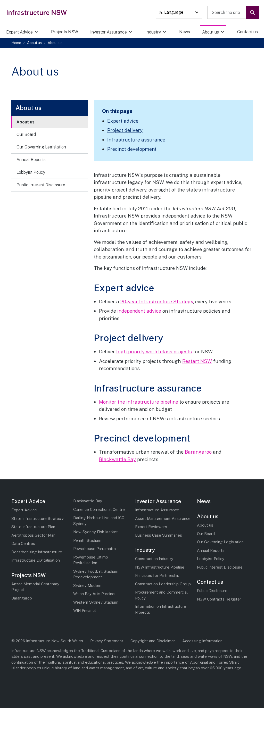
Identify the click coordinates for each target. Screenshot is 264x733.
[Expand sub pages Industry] (170, 32)
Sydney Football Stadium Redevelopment (95, 574)
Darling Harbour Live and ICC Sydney (98, 520)
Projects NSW (64, 31)
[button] (252, 12)
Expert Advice (19, 32)
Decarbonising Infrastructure (36, 552)
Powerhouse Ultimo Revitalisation (90, 560)
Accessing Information (202, 641)
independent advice (139, 311)
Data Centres (23, 543)
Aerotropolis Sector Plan (33, 535)
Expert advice (122, 121)
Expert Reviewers (151, 526)
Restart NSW (197, 361)
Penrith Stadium (87, 540)
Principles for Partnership (157, 575)
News (184, 31)
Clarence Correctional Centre (99, 509)
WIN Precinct (84, 610)
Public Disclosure (212, 590)
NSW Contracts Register (219, 599)
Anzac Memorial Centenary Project (35, 587)
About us (210, 32)
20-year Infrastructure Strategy (156, 301)
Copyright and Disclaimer (152, 641)
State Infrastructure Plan (33, 526)
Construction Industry (154, 558)
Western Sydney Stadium (95, 602)
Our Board (26, 134)
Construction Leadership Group (163, 584)
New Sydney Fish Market (95, 532)
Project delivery (125, 130)
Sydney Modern (87, 585)
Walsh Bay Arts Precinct (94, 594)
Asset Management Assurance (163, 518)
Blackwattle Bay (117, 459)
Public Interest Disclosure (40, 184)
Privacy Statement (106, 641)
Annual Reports (31, 159)
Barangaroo (198, 452)
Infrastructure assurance (136, 140)
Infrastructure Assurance (157, 510)
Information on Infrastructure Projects (160, 609)
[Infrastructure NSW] (37, 12)
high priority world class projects (154, 351)
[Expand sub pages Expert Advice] (42, 32)
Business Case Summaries (158, 535)
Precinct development (131, 149)
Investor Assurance (108, 32)
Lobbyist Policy (30, 172)
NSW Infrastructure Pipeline (159, 567)
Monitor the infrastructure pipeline (138, 402)
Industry (153, 32)
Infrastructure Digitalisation (35, 560)
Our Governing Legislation (41, 147)
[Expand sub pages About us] (228, 32)
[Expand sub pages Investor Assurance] (136, 32)
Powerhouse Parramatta (94, 548)
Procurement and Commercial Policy (161, 595)
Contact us (247, 31)
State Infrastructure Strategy (37, 518)
